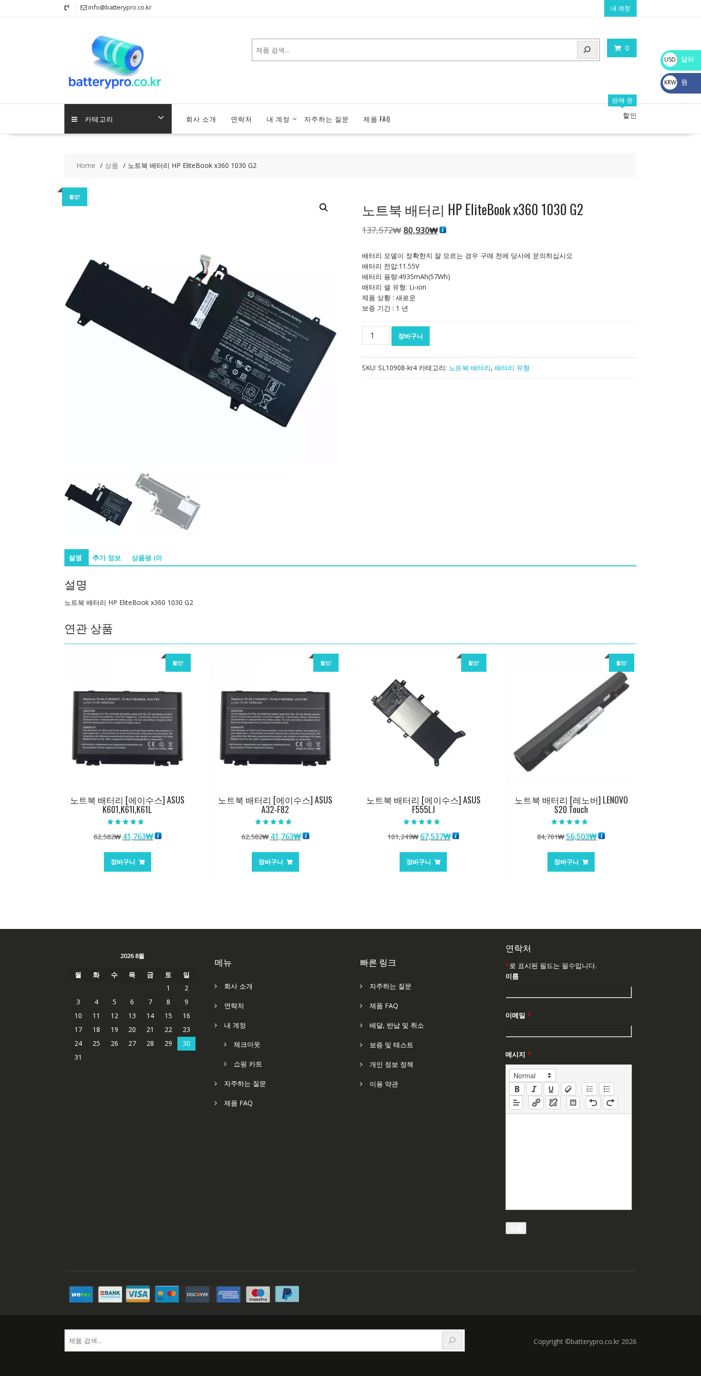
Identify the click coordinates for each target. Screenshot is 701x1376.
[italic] (534, 1088)
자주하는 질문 (326, 119)
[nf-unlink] (553, 1102)
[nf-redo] (610, 1102)
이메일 (518, 1015)
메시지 (518, 1054)
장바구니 (410, 336)
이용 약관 (384, 1083)
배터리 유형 (512, 367)
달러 (679, 58)
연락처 (241, 119)
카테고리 (99, 119)
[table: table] (573, 1102)
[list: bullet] (606, 1088)
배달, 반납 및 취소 (397, 1025)
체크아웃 (247, 1044)
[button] (323, 207)
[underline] (551, 1088)
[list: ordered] (589, 1088)
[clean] (568, 1088)
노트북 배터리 (470, 367)
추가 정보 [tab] (107, 557)
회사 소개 (201, 119)
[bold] (517, 1088)
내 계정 (620, 8)
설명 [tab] (75, 557)
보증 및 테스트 (391, 1044)
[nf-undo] (593, 1102)
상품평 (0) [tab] (147, 557)
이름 (512, 975)
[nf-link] (536, 1102)
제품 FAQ (377, 119)
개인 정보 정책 (391, 1064)
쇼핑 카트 (248, 1063)
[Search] (587, 50)
